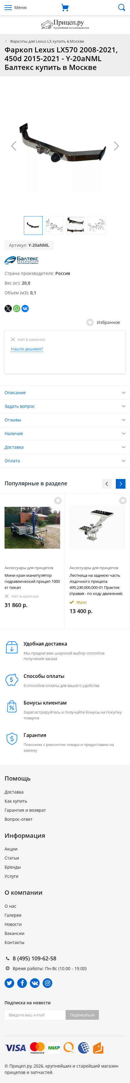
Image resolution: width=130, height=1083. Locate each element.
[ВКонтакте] (25, 308)
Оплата (12, 461)
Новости (13, 924)
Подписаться (82, 1015)
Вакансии (14, 933)
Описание (15, 392)
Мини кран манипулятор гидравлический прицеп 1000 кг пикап (32, 581)
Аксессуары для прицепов (29, 567)
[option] (32, 561)
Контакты (14, 942)
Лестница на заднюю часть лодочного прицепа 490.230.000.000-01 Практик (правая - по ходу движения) (96, 584)
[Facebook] (22, 983)
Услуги (11, 876)
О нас (10, 906)
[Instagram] (47, 983)
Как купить (16, 801)
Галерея (13, 915)
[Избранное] (58, 500)
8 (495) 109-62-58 (34, 958)
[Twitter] (9, 983)
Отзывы (13, 420)
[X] (8, 308)
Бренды (13, 867)
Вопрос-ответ (19, 819)
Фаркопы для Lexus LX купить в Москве (47, 41)
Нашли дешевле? (27, 349)
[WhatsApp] (16, 308)
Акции (11, 849)
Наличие (14, 433)
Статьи (12, 858)
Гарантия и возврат (25, 810)
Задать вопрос (20, 406)
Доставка (14, 447)
